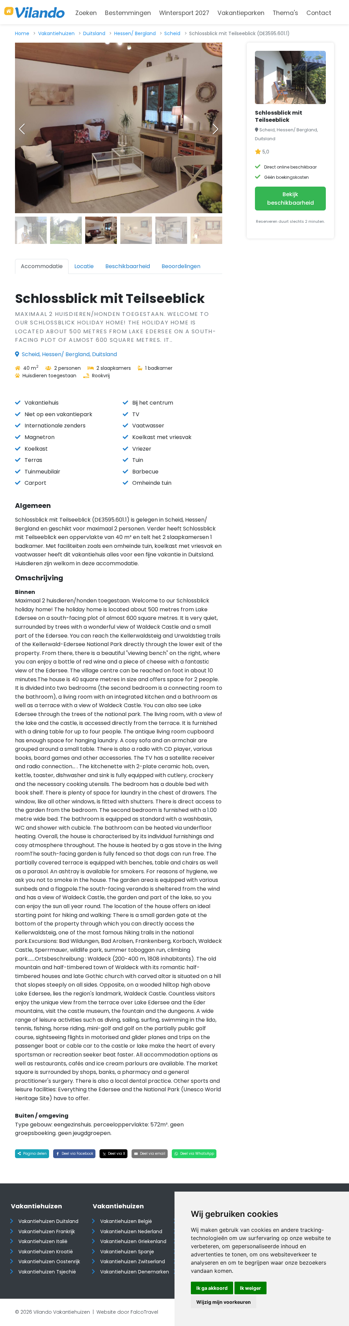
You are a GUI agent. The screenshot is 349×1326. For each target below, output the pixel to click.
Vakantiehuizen (56, 33)
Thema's (285, 13)
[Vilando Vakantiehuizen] (34, 12)
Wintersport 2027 (184, 13)
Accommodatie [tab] (42, 266)
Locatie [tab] (84, 266)
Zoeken (86, 13)
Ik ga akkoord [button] (212, 1288)
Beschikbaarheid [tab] (127, 266)
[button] (215, 129)
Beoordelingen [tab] (181, 266)
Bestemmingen (128, 13)
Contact (318, 13)
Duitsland (94, 33)
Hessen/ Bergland (135, 33)
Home (22, 33)
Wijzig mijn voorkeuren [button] (223, 1302)
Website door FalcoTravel (127, 1312)
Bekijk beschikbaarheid (290, 198)
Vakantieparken (240, 13)
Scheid (172, 33)
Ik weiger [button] (250, 1288)
